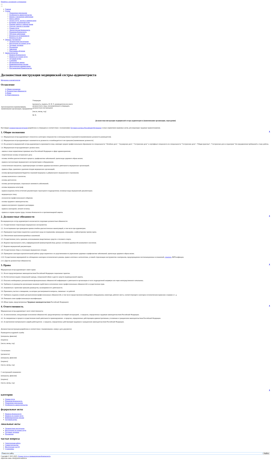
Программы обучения (17, 51)
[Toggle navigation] (2, 4)
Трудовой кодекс (15, 59)
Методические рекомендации (20, 66)
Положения (13, 47)
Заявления (13, 49)
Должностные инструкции (19, 41)
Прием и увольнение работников (21, 17)
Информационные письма (18, 64)
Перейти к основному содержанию (13, 2)
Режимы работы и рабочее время (21, 24)
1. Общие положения (12, 89)
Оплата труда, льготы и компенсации (22, 20)
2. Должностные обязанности (15, 91)
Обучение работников (17, 34)
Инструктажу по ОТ (12, 447)
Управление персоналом (18, 13)
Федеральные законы (17, 62)
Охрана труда (14, 28)
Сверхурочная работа (12, 443)
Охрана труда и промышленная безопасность (34, 456)
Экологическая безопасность (19, 30)
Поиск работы (14, 19)
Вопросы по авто (15, 38)
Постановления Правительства (20, 68)
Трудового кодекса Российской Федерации (85, 128)
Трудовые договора (16, 45)
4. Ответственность (12, 95)
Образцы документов (13, 39)
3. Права (8, 93)
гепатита (168, 257)
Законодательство (11, 53)
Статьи (7, 11)
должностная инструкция (18, 128)
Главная (8, 9)
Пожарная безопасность (18, 32)
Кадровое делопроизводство (19, 22)
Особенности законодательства (20, 15)
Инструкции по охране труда (19, 43)
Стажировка (9, 449)
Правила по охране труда (18, 57)
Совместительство (11, 445)
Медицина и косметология (10, 80)
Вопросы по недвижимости (19, 36)
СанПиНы (13, 60)
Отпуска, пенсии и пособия (19, 26)
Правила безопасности (17, 55)
